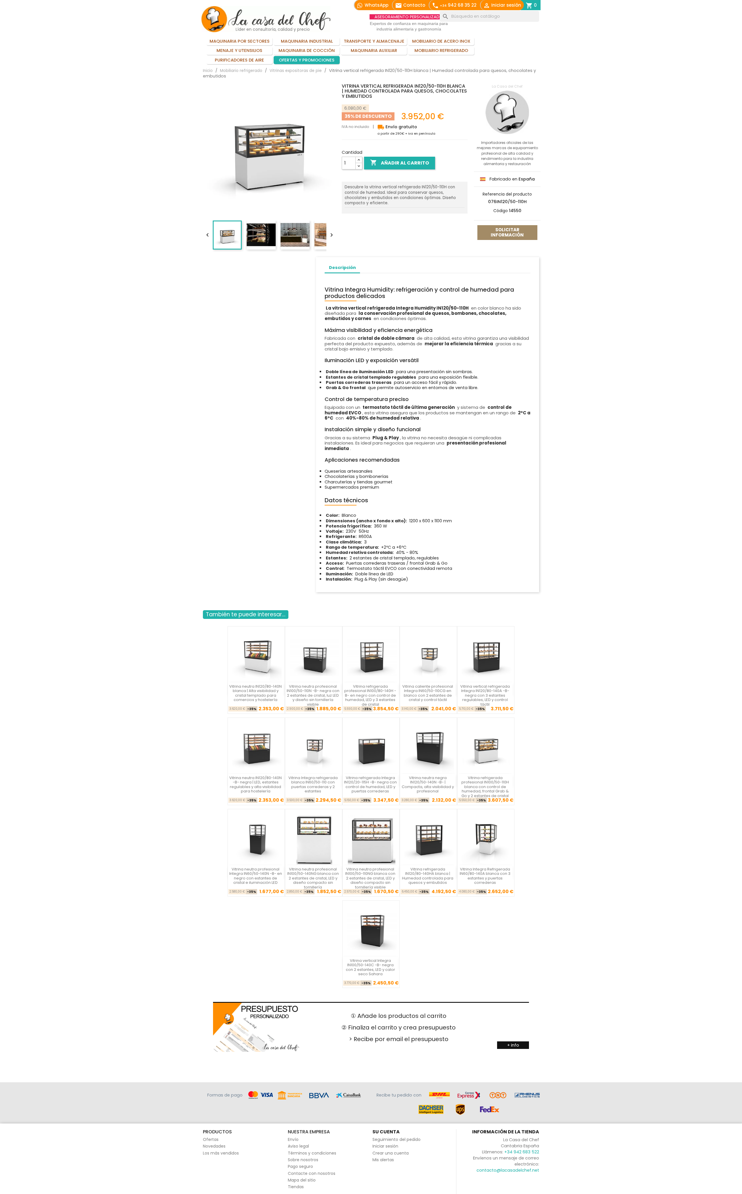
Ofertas (211, 1139)
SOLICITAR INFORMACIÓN (507, 232)
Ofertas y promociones (306, 60)
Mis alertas (383, 1160)
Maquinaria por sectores (240, 41)
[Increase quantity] (358, 160)
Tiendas (296, 1187)
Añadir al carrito (399, 162)
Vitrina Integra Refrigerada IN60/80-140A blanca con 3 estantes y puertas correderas (485, 875)
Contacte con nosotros (311, 1173)
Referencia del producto (507, 194)
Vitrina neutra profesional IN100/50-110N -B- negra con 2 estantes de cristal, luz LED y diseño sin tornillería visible (313, 695)
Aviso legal (298, 1146)
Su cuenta (386, 1131)
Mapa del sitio (302, 1180)
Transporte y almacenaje (374, 41)
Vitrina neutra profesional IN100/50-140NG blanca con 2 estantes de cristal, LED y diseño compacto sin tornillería (313, 878)
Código (500, 210)
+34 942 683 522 (521, 1152)
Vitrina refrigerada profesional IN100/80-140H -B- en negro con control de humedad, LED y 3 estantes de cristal (370, 695)
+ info (513, 1045)
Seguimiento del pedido (396, 1139)
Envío (293, 1139)
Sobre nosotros (303, 1160)
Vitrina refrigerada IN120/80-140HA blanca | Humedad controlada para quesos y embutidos (427, 875)
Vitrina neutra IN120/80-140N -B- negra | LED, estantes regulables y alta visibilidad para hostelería (255, 784)
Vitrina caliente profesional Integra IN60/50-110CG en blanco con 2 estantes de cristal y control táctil (427, 693)
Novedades (214, 1146)
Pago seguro (300, 1166)
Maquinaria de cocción (307, 50)
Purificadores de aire (239, 60)
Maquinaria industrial (307, 41)
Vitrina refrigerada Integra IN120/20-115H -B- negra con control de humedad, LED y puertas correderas (370, 784)
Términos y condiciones (312, 1153)
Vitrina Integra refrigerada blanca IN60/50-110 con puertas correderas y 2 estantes (313, 784)
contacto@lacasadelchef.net (508, 1170)
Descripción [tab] (342, 267)
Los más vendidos (221, 1153)
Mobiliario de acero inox (441, 41)
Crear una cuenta (390, 1153)
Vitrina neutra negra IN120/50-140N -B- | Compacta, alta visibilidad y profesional (428, 784)
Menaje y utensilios (239, 50)
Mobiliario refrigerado (441, 50)
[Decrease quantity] (358, 166)
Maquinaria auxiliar (374, 50)
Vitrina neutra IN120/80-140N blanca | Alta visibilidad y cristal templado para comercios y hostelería (255, 693)
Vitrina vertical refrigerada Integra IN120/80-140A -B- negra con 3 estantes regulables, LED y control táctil (485, 695)
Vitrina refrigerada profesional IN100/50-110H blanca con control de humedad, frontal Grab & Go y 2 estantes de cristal (485, 787)
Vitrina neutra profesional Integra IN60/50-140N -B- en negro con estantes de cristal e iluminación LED (255, 875)
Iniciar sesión (385, 1146)
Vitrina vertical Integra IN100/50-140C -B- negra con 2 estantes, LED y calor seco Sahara (370, 967)
